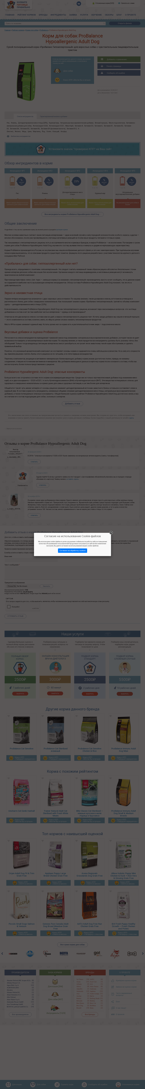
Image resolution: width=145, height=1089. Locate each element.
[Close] (111, 533)
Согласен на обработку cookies (72, 550)
